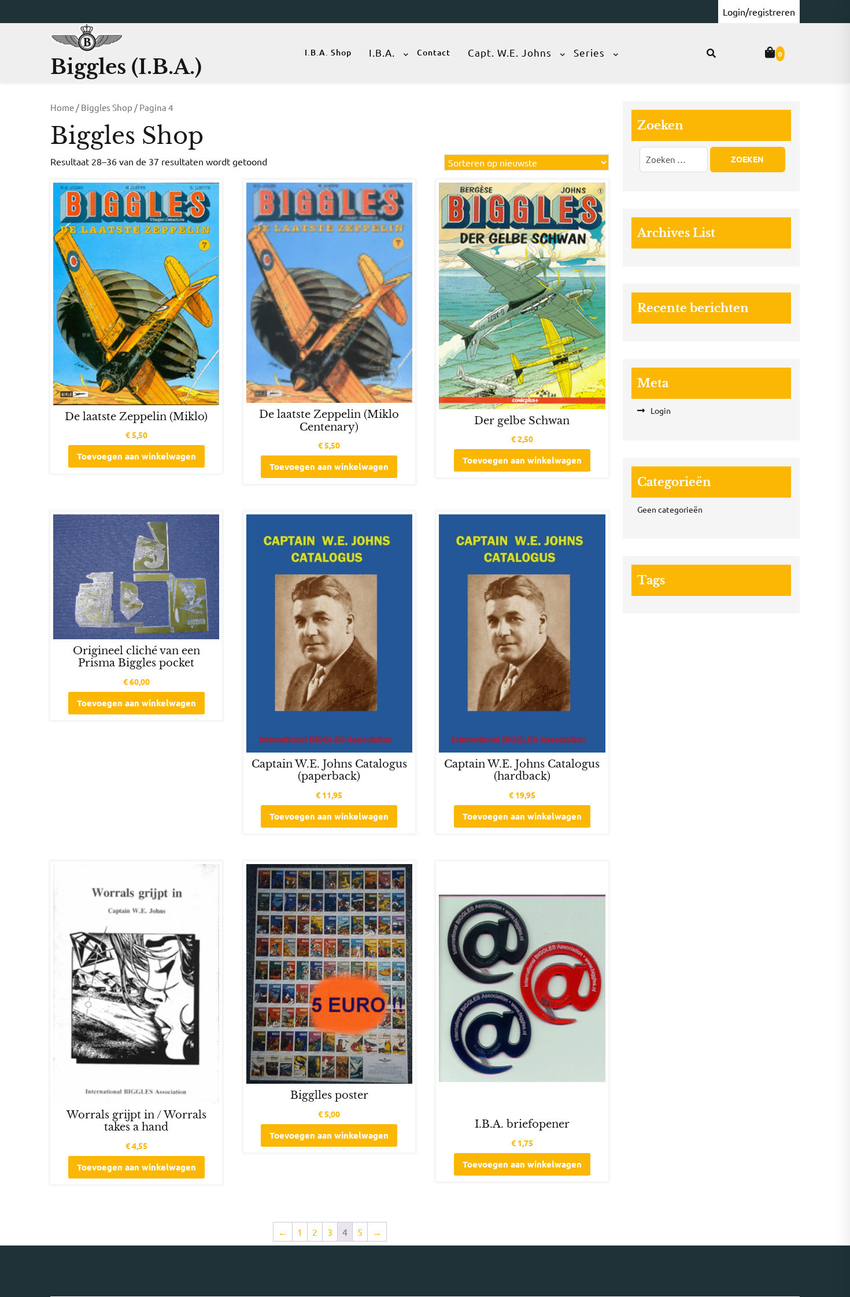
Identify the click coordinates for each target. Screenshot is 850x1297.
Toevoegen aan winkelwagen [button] (136, 456)
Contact (433, 52)
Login (661, 410)
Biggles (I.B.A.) (126, 66)
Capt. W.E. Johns (510, 52)
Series (589, 52)
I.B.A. (382, 52)
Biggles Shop (106, 107)
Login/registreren (759, 11)
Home (62, 107)
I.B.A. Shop (328, 52)
